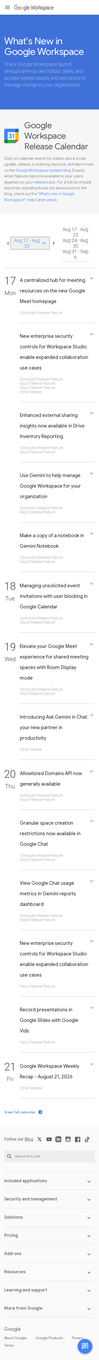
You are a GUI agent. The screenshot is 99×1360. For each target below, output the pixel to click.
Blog (29, 1139)
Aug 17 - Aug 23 (31, 243)
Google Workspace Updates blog (43, 170)
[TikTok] (87, 1141)
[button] (7, 7)
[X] (39, 1141)
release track (44, 182)
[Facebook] (77, 1141)
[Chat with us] (85, 1346)
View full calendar (20, 1112)
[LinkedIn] (58, 1141)
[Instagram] (68, 1141)
